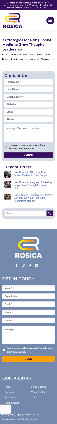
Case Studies (12, 403)
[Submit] (50, 213)
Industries (10, 397)
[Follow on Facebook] (16, 265)
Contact (35, 397)
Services (9, 392)
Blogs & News (38, 387)
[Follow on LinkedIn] (36, 265)
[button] (50, 20)
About (8, 387)
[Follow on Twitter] (30, 265)
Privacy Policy (8, 414)
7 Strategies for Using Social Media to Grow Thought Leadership (26, 45)
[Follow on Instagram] (23, 265)
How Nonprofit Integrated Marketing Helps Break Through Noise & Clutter (33, 185)
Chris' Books (38, 392)
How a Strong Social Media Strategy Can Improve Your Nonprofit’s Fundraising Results (33, 198)
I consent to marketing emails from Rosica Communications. (27, 147)
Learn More (41, 7)
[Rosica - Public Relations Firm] (12, 20)
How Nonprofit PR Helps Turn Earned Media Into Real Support (31, 174)
